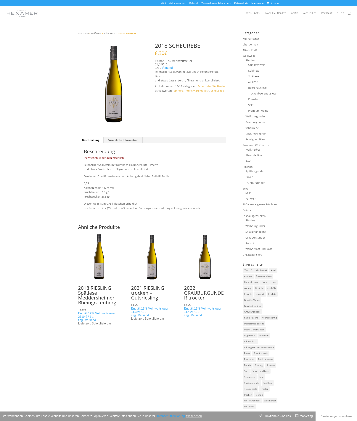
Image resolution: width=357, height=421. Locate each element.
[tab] (91, 140)
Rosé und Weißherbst (256, 145)
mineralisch (250, 341)
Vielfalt (259, 394)
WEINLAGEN (253, 13)
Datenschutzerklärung (170, 416)
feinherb (178, 90)
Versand (167, 67)
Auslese (253, 82)
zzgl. (81, 320)
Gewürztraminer (255, 133)
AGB (163, 3)
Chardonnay (250, 44)
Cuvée (249, 177)
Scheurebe (109, 33)
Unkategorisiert (252, 254)
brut (274, 282)
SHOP (340, 13)
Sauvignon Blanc (255, 139)
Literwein (263, 335)
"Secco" (248, 270)
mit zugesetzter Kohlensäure (259, 347)
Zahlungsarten (177, 3)
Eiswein (253, 99)
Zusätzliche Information (123, 140)
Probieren (249, 359)
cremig (247, 288)
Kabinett (253, 70)
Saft (246, 371)
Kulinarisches (251, 38)
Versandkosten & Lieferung (216, 3)
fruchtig (272, 294)
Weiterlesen (194, 416)
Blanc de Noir (253, 155)
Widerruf (193, 3)
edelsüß (271, 288)
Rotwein (248, 166)
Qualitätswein (257, 65)
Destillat (259, 288)
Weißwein (96, 33)
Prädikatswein (265, 359)
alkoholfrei (261, 270)
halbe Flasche (251, 317)
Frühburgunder (255, 183)
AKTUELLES (309, 13)
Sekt (250, 105)
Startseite (83, 33)
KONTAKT (326, 13)
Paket (247, 353)
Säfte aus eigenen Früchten (260, 204)
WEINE (294, 13)
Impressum (257, 3)
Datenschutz (241, 3)
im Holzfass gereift (254, 323)
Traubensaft (250, 388)
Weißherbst (252, 149)
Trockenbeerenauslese (262, 93)
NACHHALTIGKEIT (275, 13)
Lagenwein (249, 335)
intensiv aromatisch (197, 90)
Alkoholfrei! (250, 50)
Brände (247, 210)
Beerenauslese (257, 87)
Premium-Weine (258, 110)
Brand (265, 282)
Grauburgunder (255, 122)
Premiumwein (261, 353)
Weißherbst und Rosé (258, 249)
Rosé (248, 161)
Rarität (247, 365)
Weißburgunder (255, 116)
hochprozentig (269, 317)
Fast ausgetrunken (254, 216)
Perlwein (250, 198)
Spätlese (253, 76)
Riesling (250, 60)
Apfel (273, 270)
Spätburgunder (255, 171)
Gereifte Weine (252, 300)
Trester (264, 388)
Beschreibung (90, 140)
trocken (248, 394)
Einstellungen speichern (336, 416)
